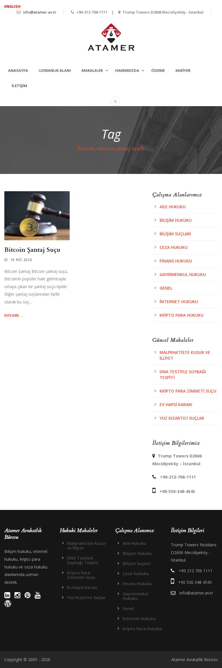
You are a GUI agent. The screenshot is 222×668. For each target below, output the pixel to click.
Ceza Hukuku (174, 247)
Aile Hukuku (173, 206)
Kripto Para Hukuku (182, 315)
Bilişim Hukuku (176, 220)
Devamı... (13, 315)
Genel (166, 288)
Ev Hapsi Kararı (176, 404)
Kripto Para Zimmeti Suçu (188, 391)
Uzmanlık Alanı (55, 70)
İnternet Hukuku (179, 301)
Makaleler (92, 70)
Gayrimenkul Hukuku (183, 274)
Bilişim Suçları (175, 234)
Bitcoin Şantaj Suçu (32, 250)
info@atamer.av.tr (39, 12)
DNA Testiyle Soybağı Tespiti (82, 560)
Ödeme (158, 70)
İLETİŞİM (19, 85)
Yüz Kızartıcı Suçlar (182, 418)
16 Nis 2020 (21, 259)
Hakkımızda (127, 70)
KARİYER (182, 70)
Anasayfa (18, 70)
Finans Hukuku (176, 261)
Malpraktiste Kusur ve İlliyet (86, 546)
